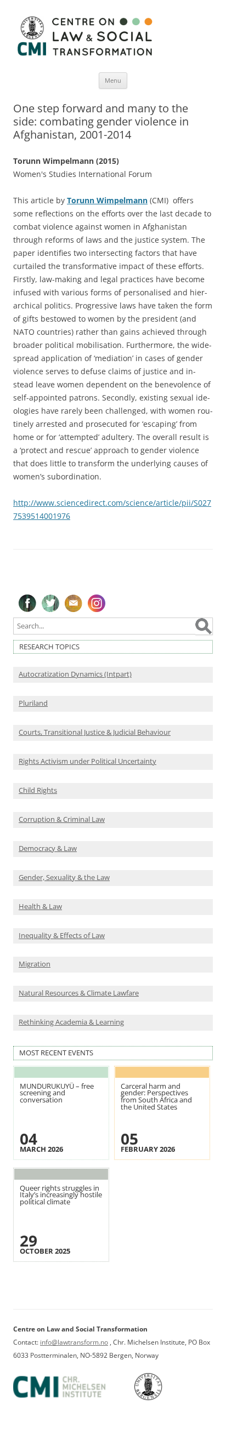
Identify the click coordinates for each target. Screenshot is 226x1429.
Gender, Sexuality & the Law (64, 877)
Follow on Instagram (96, 603)
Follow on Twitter (50, 603)
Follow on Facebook (27, 603)
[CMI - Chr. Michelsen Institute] (73, 1398)
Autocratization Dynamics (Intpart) (75, 674)
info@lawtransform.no (74, 1342)
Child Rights (38, 790)
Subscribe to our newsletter (73, 603)
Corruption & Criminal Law (62, 819)
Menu (113, 80)
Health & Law (40, 906)
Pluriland (33, 703)
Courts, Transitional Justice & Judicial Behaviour (95, 732)
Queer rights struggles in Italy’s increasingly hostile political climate (61, 1195)
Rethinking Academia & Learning (71, 1022)
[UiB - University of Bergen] (162, 1398)
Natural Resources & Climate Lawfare (79, 993)
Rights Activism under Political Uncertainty (87, 761)
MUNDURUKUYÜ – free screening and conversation (57, 1093)
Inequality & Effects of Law (62, 935)
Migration (34, 964)
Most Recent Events (56, 1053)
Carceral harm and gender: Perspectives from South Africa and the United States (156, 1097)
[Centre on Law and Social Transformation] (84, 55)
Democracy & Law (48, 848)
